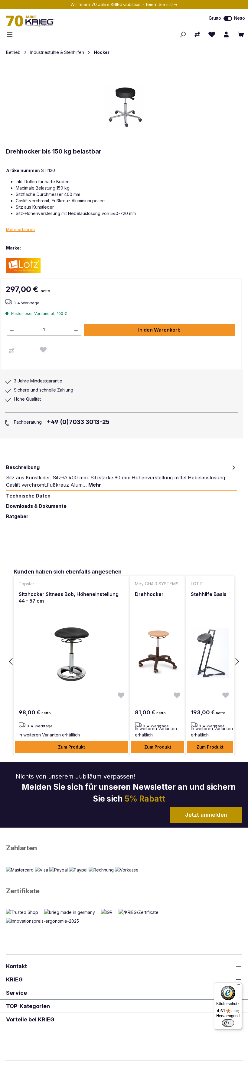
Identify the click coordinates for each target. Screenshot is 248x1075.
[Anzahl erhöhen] (76, 330)
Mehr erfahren (20, 229)
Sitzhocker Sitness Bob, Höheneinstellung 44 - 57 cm (69, 597)
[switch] (228, 18)
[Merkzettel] (211, 34)
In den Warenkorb (159, 330)
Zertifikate (23, 891)
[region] (124, 661)
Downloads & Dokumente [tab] (36, 506)
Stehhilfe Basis (209, 594)
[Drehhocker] (158, 653)
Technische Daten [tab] (28, 496)
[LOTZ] (27, 265)
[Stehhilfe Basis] (210, 653)
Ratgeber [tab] (17, 516)
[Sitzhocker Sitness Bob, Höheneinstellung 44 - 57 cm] (72, 653)
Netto (239, 18)
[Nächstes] (237, 662)
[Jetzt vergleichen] (197, 34)
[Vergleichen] (11, 351)
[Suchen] (182, 34)
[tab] (121, 476)
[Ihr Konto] (226, 34)
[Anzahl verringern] (12, 330)
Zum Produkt (71, 746)
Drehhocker (149, 594)
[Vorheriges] (10, 662)
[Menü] (11, 34)
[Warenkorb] (240, 34)
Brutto (215, 18)
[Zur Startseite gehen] (72, 20)
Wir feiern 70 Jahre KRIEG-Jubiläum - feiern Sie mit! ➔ (124, 4)
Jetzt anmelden (206, 815)
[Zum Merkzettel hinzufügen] (43, 350)
